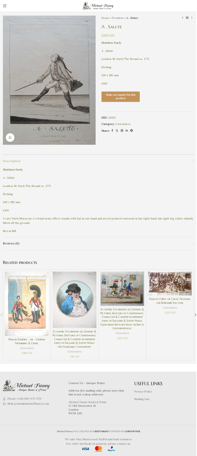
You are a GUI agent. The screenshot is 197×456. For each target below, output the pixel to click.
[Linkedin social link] (126, 130)
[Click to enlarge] (10, 137)
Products (118, 18)
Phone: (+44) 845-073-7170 (24, 398)
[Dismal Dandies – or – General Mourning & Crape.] (27, 304)
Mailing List (141, 399)
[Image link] (27, 385)
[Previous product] (182, 18)
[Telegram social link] (131, 130)
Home (105, 18)
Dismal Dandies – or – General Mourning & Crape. (26, 341)
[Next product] (191, 18)
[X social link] (116, 130)
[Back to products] (187, 18)
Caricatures (122, 124)
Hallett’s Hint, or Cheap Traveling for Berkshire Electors (170, 301)
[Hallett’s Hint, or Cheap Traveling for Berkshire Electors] (170, 283)
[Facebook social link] (112, 130)
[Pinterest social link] (121, 130)
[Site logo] (98, 5)
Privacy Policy (143, 391)
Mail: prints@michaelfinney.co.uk (28, 403)
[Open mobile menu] (5, 6)
